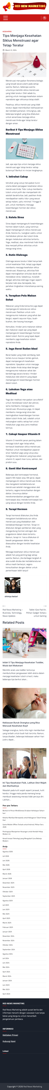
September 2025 (9, 896)
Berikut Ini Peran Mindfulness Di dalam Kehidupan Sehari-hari (24, 811)
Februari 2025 (8, 927)
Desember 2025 (8, 882)
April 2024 (6, 971)
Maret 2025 (7, 922)
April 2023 (6, 993)
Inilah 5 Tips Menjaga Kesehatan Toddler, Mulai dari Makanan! (23, 664)
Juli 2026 (6, 856)
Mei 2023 (6, 989)
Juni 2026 (6, 860)
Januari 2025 (7, 931)
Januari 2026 (7, 878)
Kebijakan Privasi (10, 1035)
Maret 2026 (7, 873)
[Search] (45, 18)
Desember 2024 (8, 936)
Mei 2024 (6, 967)
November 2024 (8, 940)
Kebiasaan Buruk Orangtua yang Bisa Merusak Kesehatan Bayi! (21, 724)
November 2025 (8, 887)
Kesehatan (7, 32)
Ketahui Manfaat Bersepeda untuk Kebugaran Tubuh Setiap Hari (24, 818)
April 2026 (6, 869)
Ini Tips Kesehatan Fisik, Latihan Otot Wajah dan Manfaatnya (24, 784)
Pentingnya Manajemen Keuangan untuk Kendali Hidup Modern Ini (23, 832)
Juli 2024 (6, 958)
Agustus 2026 (8, 851)
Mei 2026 (6, 865)
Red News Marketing (32, 1086)
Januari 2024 (7, 980)
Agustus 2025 (8, 900)
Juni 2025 (6, 909)
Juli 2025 (6, 905)
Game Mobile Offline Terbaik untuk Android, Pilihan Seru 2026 (23, 825)
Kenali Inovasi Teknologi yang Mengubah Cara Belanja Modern (22, 839)
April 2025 (6, 918)
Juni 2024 (6, 962)
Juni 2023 (6, 985)
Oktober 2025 (8, 891)
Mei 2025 (6, 913)
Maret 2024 (7, 976)
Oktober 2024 (8, 945)
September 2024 (9, 949)
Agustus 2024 (8, 954)
